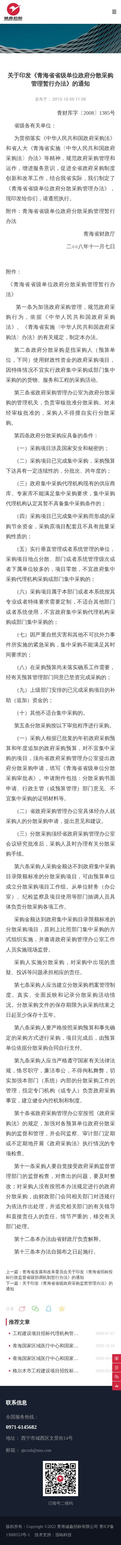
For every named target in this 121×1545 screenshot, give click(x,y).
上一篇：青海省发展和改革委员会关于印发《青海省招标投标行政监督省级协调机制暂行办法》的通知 (59, 1274)
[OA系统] (116, 1358)
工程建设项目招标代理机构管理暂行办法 (47, 1333)
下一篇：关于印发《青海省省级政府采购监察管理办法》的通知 (59, 1286)
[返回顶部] (116, 1385)
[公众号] (116, 1376)
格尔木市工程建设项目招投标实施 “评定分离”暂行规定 (47, 1370)
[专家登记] (116, 1367)
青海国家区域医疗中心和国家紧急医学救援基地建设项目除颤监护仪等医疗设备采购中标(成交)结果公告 (47, 1358)
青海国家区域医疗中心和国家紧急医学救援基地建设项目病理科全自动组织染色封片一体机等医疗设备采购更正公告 (47, 1345)
